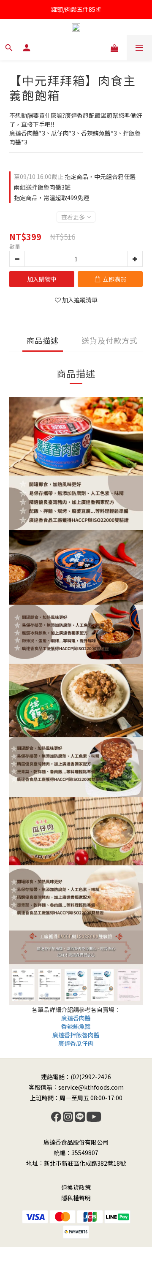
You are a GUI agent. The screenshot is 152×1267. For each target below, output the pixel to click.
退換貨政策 (76, 1187)
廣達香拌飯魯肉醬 (76, 1035)
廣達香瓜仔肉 (76, 1043)
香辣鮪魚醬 (76, 1026)
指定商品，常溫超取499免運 (51, 197)
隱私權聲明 (76, 1198)
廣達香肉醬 (76, 1018)
